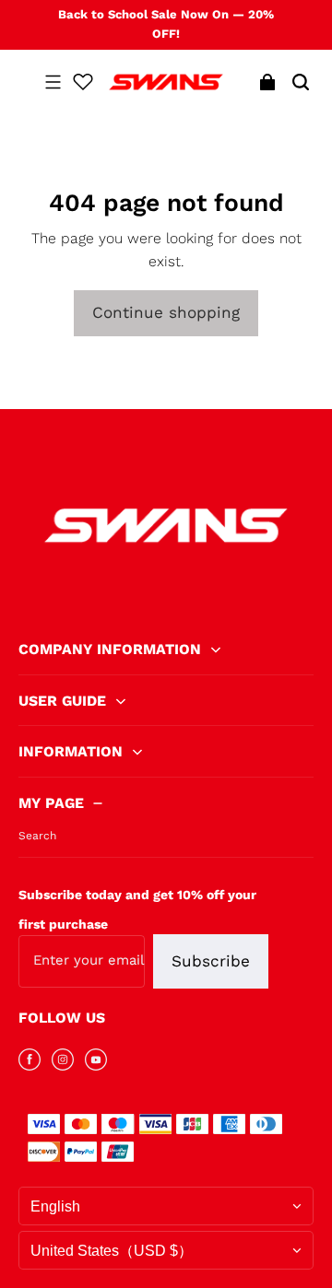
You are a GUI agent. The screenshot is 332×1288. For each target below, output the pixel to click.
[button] (52, 82)
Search (37, 835)
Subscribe (211, 961)
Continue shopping (166, 312)
